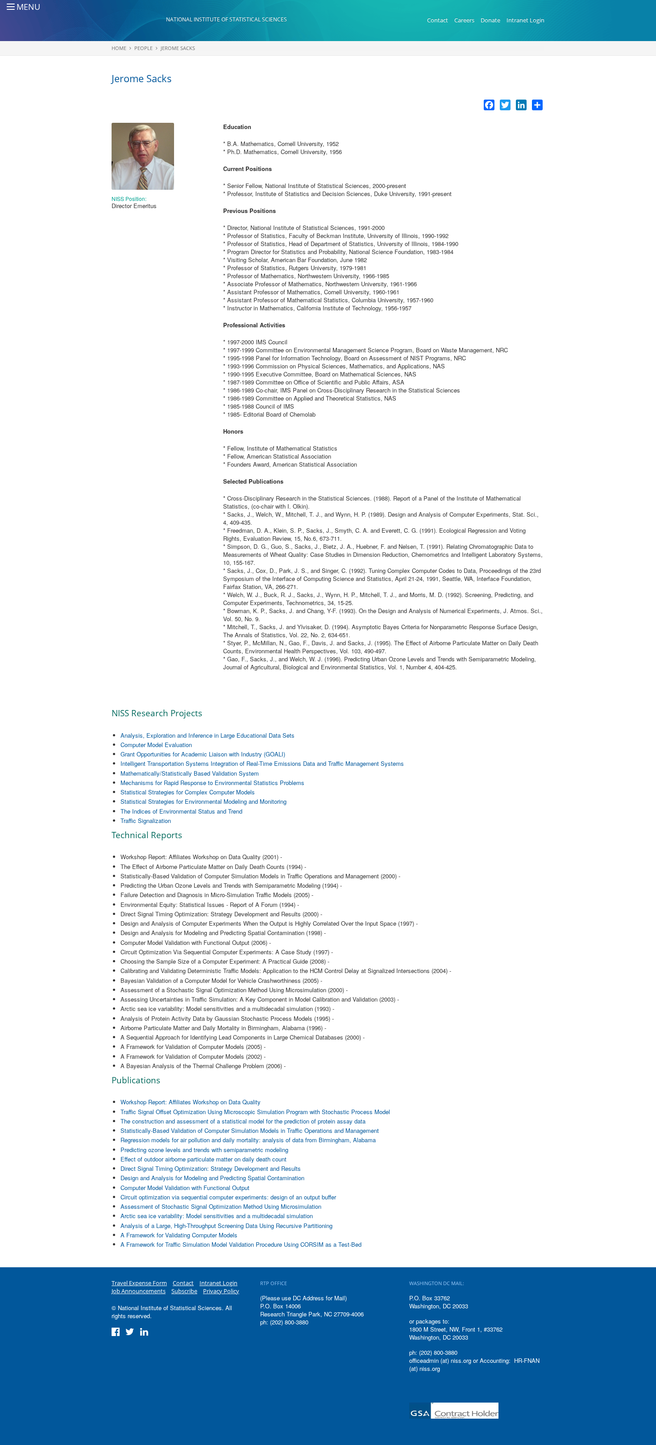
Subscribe (184, 1291)
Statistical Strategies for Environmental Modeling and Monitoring (203, 801)
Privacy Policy (221, 1291)
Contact (437, 20)
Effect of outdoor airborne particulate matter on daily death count (203, 1159)
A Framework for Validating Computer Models (178, 1235)
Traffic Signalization (145, 820)
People (143, 48)
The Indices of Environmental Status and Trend (181, 811)
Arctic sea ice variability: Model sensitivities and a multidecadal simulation (216, 1215)
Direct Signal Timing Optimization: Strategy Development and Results (210, 1168)
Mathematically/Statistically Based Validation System (189, 773)
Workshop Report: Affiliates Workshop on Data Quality (190, 1102)
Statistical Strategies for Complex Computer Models (187, 792)
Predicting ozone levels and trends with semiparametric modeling (204, 1149)
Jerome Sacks (178, 48)
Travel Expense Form (139, 1283)
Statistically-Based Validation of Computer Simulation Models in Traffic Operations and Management (249, 1130)
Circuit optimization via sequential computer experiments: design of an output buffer (228, 1197)
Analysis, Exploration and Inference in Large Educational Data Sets (207, 735)
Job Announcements (139, 1291)
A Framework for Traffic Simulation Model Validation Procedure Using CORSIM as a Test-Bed (240, 1244)
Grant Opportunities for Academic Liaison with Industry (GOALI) (202, 754)
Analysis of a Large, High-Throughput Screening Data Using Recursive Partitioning (226, 1225)
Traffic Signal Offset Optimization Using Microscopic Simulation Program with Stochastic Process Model (255, 1111)
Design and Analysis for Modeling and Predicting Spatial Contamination (212, 1178)
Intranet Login (525, 20)
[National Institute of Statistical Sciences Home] (139, 20)
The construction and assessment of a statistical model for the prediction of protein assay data (242, 1121)
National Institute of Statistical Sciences (226, 19)
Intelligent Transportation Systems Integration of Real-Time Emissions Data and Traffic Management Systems (262, 763)
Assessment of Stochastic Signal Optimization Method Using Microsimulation (220, 1206)
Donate (490, 20)
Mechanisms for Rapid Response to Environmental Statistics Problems (212, 782)
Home (119, 48)
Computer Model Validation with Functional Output (184, 1187)
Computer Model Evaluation (156, 744)
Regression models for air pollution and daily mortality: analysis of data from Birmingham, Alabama (248, 1140)
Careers (464, 20)
